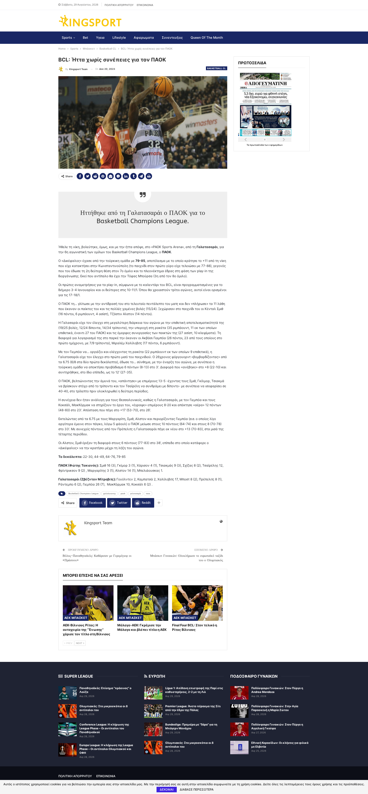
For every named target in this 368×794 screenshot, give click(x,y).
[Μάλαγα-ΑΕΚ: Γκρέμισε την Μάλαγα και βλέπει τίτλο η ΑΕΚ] (142, 603)
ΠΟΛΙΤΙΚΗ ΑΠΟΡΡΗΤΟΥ (119, 5)
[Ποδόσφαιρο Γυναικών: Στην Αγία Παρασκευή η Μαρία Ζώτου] (239, 711)
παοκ (148, 493)
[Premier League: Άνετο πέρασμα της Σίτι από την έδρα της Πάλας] (153, 711)
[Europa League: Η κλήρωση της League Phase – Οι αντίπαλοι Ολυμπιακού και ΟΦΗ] (67, 750)
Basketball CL (216, 68)
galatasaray (109, 493)
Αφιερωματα (144, 38)
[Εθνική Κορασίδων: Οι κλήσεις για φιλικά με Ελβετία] (239, 747)
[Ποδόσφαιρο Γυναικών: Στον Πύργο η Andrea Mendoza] (239, 693)
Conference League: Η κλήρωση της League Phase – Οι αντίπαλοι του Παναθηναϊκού (104, 728)
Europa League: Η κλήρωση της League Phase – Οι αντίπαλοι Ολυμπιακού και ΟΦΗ (106, 748)
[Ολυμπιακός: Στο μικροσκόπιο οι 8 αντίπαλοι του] (67, 711)
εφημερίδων (276, 145)
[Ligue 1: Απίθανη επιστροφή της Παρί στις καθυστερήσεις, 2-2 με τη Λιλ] (153, 693)
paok (123, 493)
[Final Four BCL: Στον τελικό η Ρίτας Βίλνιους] (197, 603)
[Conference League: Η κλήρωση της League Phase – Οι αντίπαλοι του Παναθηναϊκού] (67, 729)
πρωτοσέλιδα (257, 145)
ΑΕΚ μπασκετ (75, 618)
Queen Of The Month (207, 38)
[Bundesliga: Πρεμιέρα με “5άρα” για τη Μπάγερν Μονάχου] (153, 729)
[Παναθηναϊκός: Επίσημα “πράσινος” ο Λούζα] (67, 693)
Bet (85, 38)
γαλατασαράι (135, 493)
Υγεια (100, 38)
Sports (67, 38)
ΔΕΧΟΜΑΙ (167, 789)
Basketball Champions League (83, 493)
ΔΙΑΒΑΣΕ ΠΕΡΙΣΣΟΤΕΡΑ (197, 789)
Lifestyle (119, 38)
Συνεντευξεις (172, 38)
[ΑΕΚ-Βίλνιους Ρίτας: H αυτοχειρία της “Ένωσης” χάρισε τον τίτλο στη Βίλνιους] (88, 603)
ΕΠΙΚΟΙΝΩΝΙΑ (145, 5)
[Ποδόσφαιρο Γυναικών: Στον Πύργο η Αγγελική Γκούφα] (239, 729)
